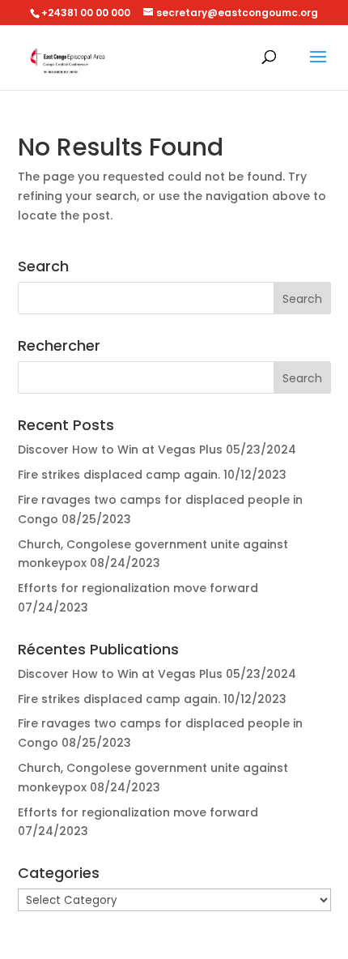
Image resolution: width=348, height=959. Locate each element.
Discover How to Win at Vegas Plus (120, 449)
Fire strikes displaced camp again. (119, 475)
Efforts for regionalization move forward (138, 588)
